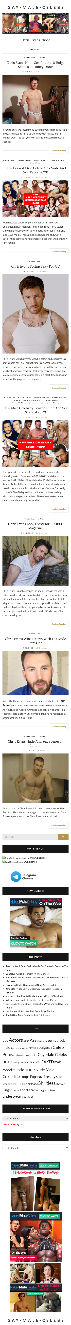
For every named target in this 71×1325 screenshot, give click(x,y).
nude (30, 1069)
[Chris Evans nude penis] (35, 673)
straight (41, 1090)
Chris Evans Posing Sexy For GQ (35, 266)
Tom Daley (54, 403)
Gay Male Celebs (52, 1054)
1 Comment (42, 271)
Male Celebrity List (13, 1124)
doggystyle (24, 1055)
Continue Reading (59, 150)
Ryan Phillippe (20, 403)
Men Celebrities (38, 857)
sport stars (28, 1090)
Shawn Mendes (58, 160)
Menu (37, 49)
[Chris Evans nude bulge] (35, 99)
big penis (49, 1040)
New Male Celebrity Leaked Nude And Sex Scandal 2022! (35, 410)
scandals (7, 1083)
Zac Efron (35, 163)
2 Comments (42, 72)
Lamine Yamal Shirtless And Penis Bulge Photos (30, 1011)
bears (39, 1041)
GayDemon (31, 861)
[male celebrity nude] (35, 443)
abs (5, 1040)
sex (24, 1083)
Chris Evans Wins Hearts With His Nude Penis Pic (35, 641)
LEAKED (46, 1061)
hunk (7, 1061)
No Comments (43, 177)
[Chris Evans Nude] (35, 778)
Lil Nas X (15, 400)
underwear (11, 1096)
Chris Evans (30, 57)
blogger (25, 1048)
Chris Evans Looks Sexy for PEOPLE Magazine (35, 526)
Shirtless (47, 1083)
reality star (54, 1077)
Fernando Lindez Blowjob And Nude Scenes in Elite (32, 985)
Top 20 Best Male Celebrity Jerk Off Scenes (28, 1015)
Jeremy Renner (41, 397)
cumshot (16, 1055)
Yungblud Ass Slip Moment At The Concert (27, 973)
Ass (33, 1040)
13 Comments (43, 648)
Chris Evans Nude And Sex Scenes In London (35, 743)
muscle (18, 1069)
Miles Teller (52, 400)
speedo (16, 1090)
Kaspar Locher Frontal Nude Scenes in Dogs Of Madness (34, 996)
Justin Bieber (59, 397)
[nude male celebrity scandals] (35, 198)
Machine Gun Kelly (33, 400)
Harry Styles (24, 160)
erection (33, 1055)
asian (26, 1040)
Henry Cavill (41, 160)
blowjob (33, 1047)
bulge (43, 1047)
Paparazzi (37, 1076)
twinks (51, 1090)
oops (26, 1076)
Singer (7, 1090)
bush (50, 1048)
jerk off (34, 1062)
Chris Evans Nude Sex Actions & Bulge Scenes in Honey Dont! (35, 64)
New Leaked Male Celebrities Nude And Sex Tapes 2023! (35, 170)
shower (60, 1083)
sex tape (33, 1084)
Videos (43, 57)
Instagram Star (20, 1062)
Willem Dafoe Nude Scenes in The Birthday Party (31, 1000)
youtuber (27, 1096)
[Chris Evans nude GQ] (35, 314)
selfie (17, 1083)
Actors (16, 1040)
